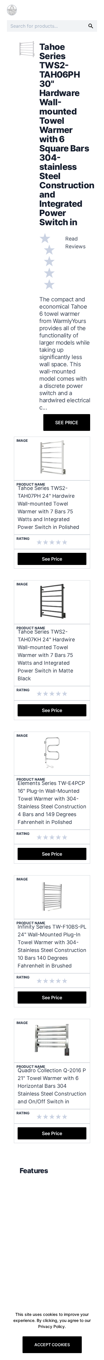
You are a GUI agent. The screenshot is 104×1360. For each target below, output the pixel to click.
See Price (66, 422)
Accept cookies (52, 1344)
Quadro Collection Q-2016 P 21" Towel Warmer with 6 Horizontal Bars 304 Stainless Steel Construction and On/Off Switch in (52, 1085)
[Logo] (12, 10)
